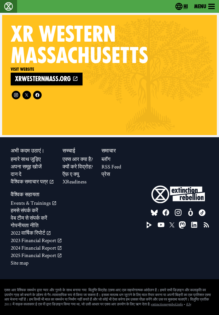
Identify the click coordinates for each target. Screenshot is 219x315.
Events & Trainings (31, 202)
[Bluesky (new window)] (154, 212)
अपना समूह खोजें (26, 166)
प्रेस (105, 174)
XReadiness (74, 181)
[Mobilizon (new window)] (190, 212)
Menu (200, 6)
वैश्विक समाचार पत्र (30, 181)
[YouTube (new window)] (161, 225)
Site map (20, 262)
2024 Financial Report (34, 247)
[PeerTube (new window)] (149, 225)
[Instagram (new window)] (16, 95)
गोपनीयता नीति (24, 225)
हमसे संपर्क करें (24, 210)
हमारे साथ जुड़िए (26, 159)
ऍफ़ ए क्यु (70, 174)
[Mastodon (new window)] (182, 225)
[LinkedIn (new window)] (194, 225)
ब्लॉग (105, 159)
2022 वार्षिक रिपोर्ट (28, 232)
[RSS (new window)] (206, 225)
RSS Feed (111, 166)
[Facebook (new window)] (37, 95)
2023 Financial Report (34, 240)
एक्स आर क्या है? (77, 159)
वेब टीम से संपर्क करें (29, 217)
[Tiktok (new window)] (202, 212)
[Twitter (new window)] (26, 95)
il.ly (188, 304)
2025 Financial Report (34, 255)
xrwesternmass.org (43, 79)
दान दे (16, 174)
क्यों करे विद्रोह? (77, 166)
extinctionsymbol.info (167, 304)
